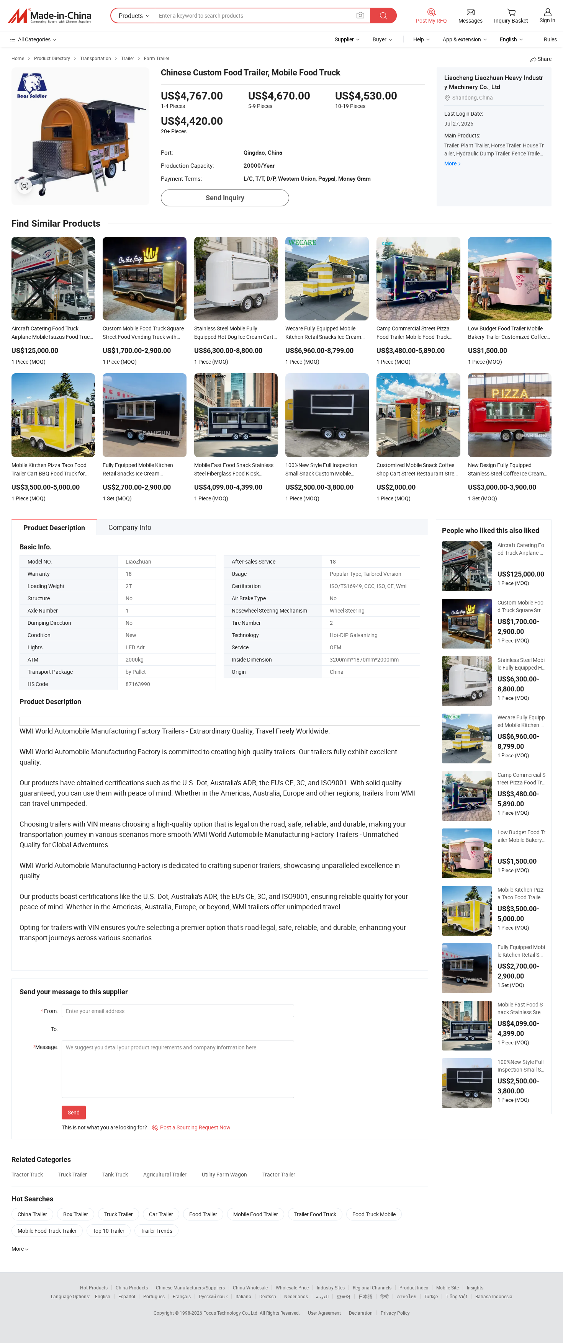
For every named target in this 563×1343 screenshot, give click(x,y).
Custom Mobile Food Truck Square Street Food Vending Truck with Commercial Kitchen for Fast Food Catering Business (521, 606)
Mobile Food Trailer (255, 1214)
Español (126, 1296)
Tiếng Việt (456, 1296)
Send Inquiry (225, 198)
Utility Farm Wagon (224, 1174)
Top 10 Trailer (108, 1230)
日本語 (365, 1296)
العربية (322, 1296)
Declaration (361, 1313)
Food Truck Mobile (374, 1214)
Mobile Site (447, 1287)
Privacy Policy (395, 1313)
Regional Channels (372, 1287)
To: (54, 1029)
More (450, 163)
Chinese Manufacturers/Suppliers (190, 1287)
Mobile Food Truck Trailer (47, 1230)
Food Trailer (203, 1214)
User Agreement (324, 1313)
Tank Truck (115, 1174)
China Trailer (32, 1214)
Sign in (547, 20)
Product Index (413, 1287)
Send (74, 1112)
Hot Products (94, 1287)
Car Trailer (161, 1214)
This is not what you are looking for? (104, 1127)
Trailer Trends (156, 1230)
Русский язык (213, 1296)
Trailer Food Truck (315, 1214)
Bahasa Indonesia (493, 1296)
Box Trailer (75, 1214)
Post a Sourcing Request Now (191, 1127)
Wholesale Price (292, 1287)
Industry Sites (331, 1287)
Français (182, 1296)
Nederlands (296, 1296)
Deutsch (267, 1296)
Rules (550, 39)
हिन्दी (384, 1296)
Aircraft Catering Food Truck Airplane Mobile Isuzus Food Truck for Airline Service (521, 549)
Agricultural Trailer (165, 1174)
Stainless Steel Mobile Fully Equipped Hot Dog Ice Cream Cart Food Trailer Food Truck (521, 664)
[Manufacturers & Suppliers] (49, 16)
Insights (475, 1287)
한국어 (343, 1296)
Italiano (243, 1296)
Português (154, 1296)
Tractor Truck (27, 1174)
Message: (45, 1047)
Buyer (379, 39)
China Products (132, 1287)
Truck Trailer (72, 1174)
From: (49, 1011)
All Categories (34, 39)
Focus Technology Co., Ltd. (231, 1313)
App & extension (462, 39)
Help (418, 39)
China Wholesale (250, 1287)
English (102, 1296)
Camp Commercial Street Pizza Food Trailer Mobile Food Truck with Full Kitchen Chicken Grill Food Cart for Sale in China (521, 778)
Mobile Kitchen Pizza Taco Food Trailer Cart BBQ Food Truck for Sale (521, 893)
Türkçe (431, 1296)
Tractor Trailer (278, 1174)
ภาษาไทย (406, 1296)
